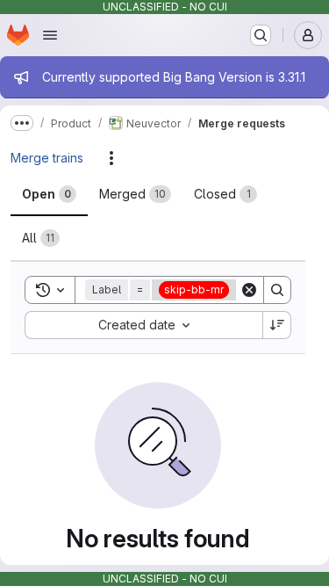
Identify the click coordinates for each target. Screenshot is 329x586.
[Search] (277, 290)
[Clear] (249, 289)
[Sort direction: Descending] (277, 325)
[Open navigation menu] (50, 35)
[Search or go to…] (260, 35)
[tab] (49, 194)
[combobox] (143, 325)
